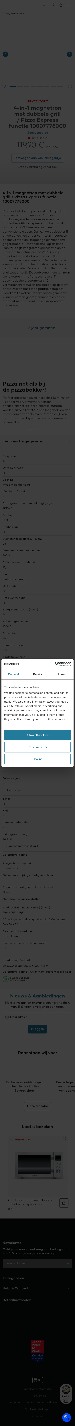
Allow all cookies (37, 735)
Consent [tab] (13, 674)
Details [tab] (37, 674)
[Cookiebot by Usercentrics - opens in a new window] (55, 664)
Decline (37, 759)
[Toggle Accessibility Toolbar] (66, 1417)
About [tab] (62, 674)
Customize (35, 746)
